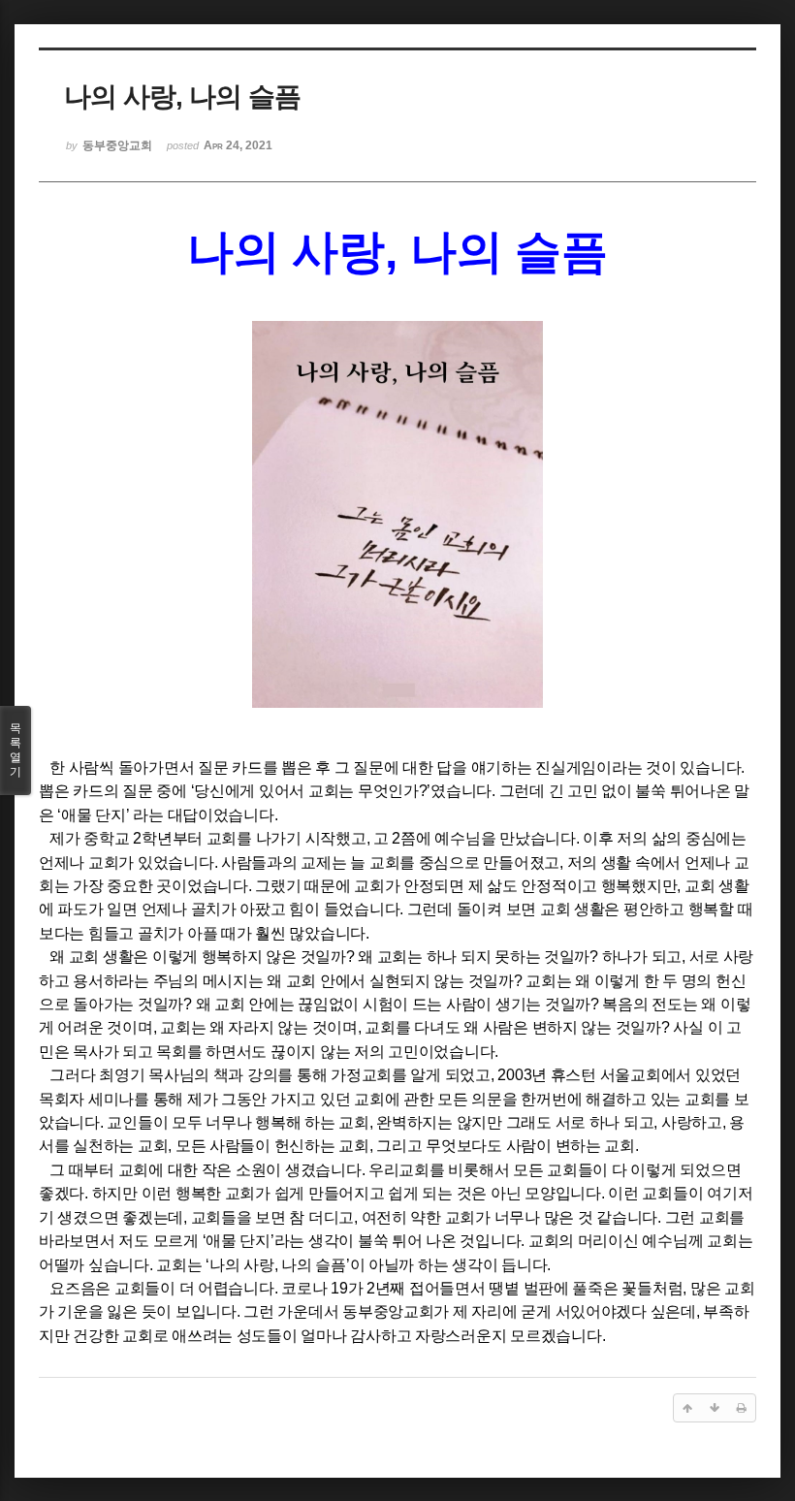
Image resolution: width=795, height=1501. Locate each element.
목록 (15, 750)
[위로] (687, 1407)
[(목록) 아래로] (714, 1407)
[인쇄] (741, 1407)
